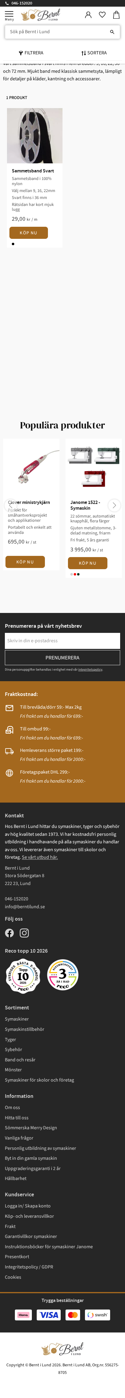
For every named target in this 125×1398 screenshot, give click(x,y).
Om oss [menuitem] (12, 1107)
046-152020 (22, 3)
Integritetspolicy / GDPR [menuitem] (29, 1267)
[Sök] (112, 32)
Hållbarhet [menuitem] (15, 1178)
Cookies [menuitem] (13, 1277)
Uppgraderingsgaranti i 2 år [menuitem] (33, 1168)
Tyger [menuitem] (10, 1039)
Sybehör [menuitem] (13, 1049)
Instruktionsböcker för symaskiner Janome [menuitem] (49, 1246)
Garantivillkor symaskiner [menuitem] (31, 1236)
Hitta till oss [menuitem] (17, 1117)
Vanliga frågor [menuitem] (19, 1138)
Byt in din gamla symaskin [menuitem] (31, 1158)
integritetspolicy (90, 669)
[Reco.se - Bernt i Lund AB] (62, 974)
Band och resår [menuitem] (20, 1060)
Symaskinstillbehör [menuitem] (24, 1029)
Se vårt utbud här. (40, 857)
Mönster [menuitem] (13, 1069)
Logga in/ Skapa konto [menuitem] (28, 1206)
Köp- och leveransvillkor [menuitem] (29, 1216)
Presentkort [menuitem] (17, 1256)
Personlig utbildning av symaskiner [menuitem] (40, 1148)
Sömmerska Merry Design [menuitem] (31, 1127)
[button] (9, 14)
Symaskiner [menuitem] (17, 1019)
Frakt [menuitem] (10, 1226)
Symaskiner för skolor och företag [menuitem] (39, 1080)
